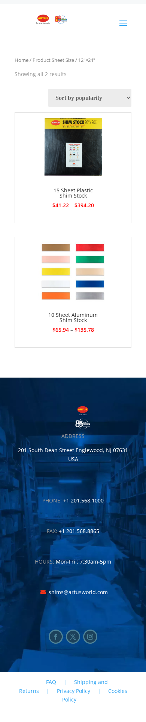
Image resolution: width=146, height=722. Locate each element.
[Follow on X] (73, 637)
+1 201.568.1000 (83, 500)
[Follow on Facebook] (56, 637)
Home (21, 60)
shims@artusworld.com (78, 592)
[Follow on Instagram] (90, 637)
